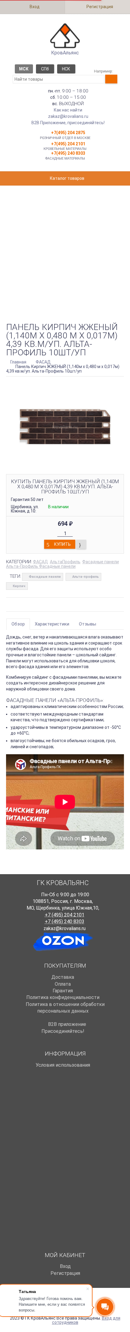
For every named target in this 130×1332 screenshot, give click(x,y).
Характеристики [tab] (52, 624)
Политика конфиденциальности (62, 997)
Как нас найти (68, 110)
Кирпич (19, 586)
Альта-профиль (85, 577)
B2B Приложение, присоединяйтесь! (68, 122)
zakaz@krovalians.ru (68, 116)
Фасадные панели (100, 561)
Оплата (63, 984)
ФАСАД (40, 561)
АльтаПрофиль (65, 561)
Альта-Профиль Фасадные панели (41, 566)
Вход (34, 6)
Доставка (62, 977)
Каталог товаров (66, 178)
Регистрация (99, 6)
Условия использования (63, 1065)
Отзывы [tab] (87, 624)
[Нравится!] (81, 544)
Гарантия (63, 991)
